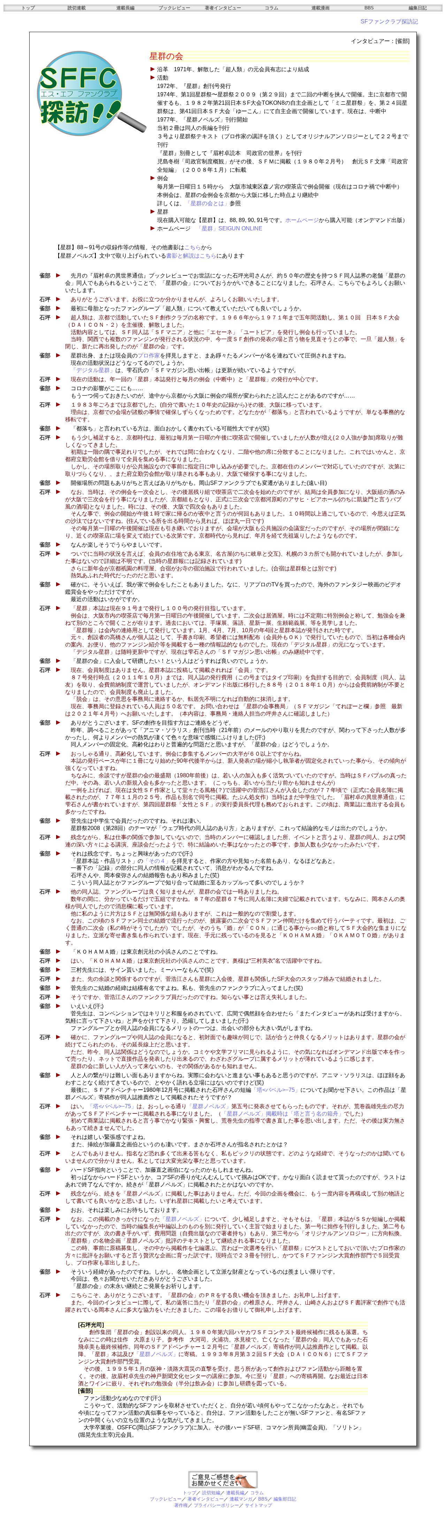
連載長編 (125, 7)
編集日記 (418, 7)
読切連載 (77, 7)
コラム (271, 7)
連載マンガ (241, 1499)
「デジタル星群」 (93, 370)
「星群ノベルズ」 (209, 1106)
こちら (192, 247)
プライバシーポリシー (216, 1505)
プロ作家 (149, 355)
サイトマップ (258, 1505)
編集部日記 (285, 1499)
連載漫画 (321, 7)
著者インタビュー (223, 7)
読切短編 (211, 1492)
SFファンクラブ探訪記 (389, 21)
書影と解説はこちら (191, 256)
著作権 (181, 1505)
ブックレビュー (174, 7)
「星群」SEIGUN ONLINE (229, 228)
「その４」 (157, 861)
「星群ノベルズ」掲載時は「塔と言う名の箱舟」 (282, 1114)
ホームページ (302, 220)
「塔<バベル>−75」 (275, 1090)
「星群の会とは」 (207, 203)
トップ (28, 7)
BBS (369, 7)
